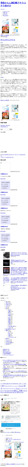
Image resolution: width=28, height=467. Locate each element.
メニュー (3, 9)
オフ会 (4, 388)
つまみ (6, 386)
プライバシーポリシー (8, 354)
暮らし (16, 390)
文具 (9, 334)
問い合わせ (5, 15)
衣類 (9, 335)
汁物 (9, 323)
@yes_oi (21, 442)
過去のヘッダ (6, 350)
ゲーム (10, 388)
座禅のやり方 (6, 349)
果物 (9, 319)
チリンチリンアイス (8, 40)
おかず (9, 314)
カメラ (7, 388)
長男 (18, 392)
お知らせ (8, 304)
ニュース (8, 339)
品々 (9, 333)
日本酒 (12, 390)
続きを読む (3, 178)
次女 (25, 390)
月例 (20, 390)
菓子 (6, 36)
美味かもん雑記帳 (5, 35)
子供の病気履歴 (6, 353)
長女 (11, 392)
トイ (20, 388)
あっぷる (18, 383)
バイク (7, 305)
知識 (2, 392)
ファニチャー (11, 337)
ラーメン (24, 388)
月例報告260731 (4, 173)
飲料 (9, 320)
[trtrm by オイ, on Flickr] (2, 77)
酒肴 (9, 311)
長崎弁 (15, 392)
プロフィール (6, 11)
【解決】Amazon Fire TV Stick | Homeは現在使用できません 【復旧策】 (19, 261)
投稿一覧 (5, 12)
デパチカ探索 (9, 342)
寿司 (5, 390)
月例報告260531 (4, 208)
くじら (22, 383)
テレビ (18, 388)
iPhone (5, 383)
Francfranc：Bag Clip (5, 125)
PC (7, 383)
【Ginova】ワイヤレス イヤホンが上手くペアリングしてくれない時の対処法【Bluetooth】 (19, 254)
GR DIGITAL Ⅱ (4, 126)
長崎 (13, 392)
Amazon (2, 383)
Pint (9, 383)
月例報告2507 (6, 368)
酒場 (9, 392)
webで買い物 (11, 326)
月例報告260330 (4, 244)
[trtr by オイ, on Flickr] (2, 42)
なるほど (8, 341)
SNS (11, 383)
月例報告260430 (4, 226)
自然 (6, 392)
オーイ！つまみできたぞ (14, 439)
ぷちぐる (5, 14)
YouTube (14, 383)
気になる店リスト (7, 352)
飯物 (9, 315)
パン (9, 316)
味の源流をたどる (10, 329)
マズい (9, 327)
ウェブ (21, 386)
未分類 (7, 344)
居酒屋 (8, 390)
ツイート (13, 388)
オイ (23, 376)
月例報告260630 (4, 192)
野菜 (9, 322)
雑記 (7, 301)
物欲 (7, 330)
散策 (7, 338)
